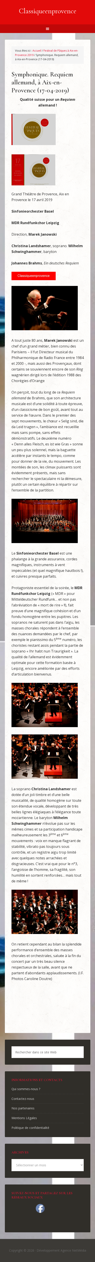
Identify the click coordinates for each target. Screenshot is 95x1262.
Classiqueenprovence (47, 11)
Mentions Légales (24, 1118)
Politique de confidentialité (30, 1128)
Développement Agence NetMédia (61, 1250)
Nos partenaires (22, 1108)
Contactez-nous (22, 1099)
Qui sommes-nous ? (25, 1089)
